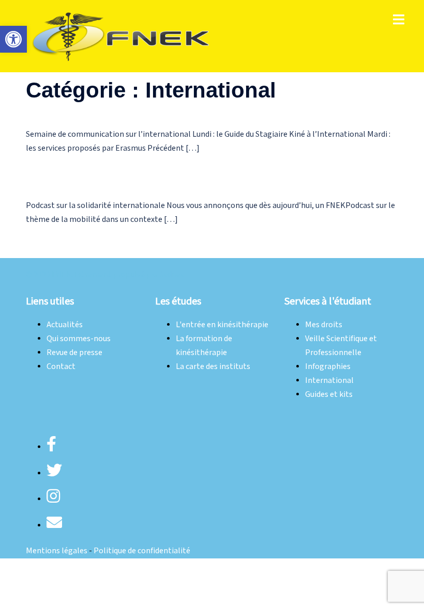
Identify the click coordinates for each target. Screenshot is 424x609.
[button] (13, 39)
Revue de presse (74, 352)
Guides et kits (329, 394)
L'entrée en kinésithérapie (222, 324)
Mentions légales (56, 551)
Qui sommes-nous (79, 338)
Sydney (172, 274)
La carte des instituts (213, 366)
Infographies (328, 366)
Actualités (65, 324)
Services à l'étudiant (327, 301)
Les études (178, 301)
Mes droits (323, 324)
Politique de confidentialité (142, 551)
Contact (61, 366)
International (329, 380)
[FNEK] (121, 35)
